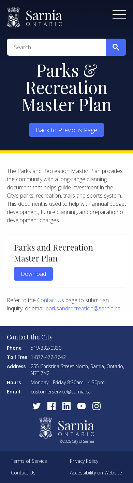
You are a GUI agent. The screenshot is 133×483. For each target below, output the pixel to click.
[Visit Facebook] (51, 406)
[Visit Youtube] (81, 406)
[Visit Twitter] (36, 406)
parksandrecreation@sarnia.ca (83, 308)
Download (33, 274)
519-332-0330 (46, 348)
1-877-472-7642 (48, 357)
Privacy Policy (84, 461)
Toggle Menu (119, 14)
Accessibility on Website (96, 472)
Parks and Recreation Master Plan (53, 253)
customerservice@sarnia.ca (61, 391)
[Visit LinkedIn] (66, 406)
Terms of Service (29, 461)
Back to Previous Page (66, 130)
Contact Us (50, 300)
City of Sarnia (34, 17)
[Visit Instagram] (96, 406)
